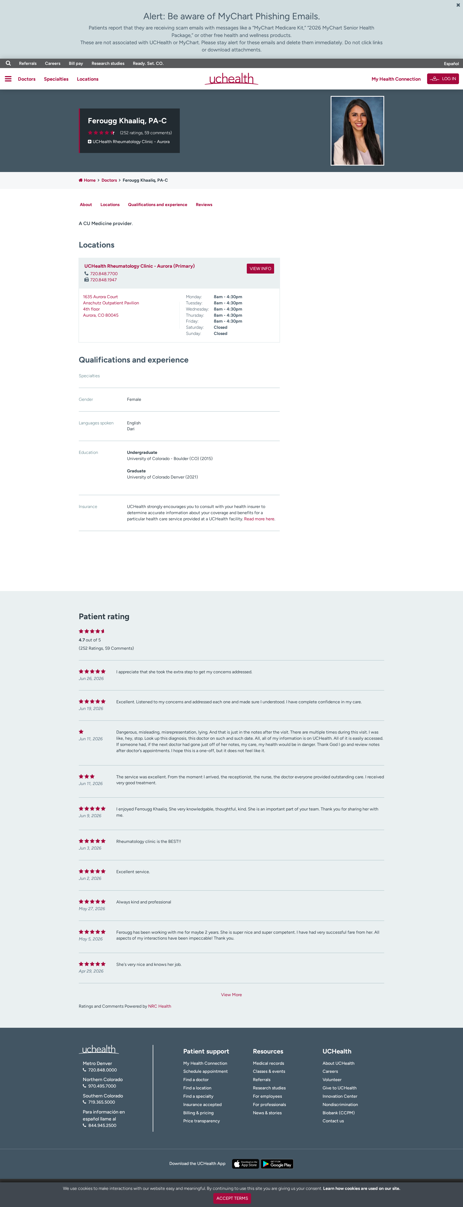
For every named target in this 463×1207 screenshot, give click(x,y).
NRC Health (159, 1006)
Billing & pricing (198, 1112)
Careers (52, 63)
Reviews (204, 204)
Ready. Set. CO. (148, 63)
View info (260, 268)
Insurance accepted (202, 1104)
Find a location (197, 1087)
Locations (87, 79)
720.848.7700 (104, 273)
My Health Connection (396, 79)
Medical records (268, 1063)
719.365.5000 (101, 1102)
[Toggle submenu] (8, 78)
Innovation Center (340, 1096)
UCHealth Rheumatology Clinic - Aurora (131, 141)
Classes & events (269, 1071)
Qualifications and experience (157, 204)
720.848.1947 (103, 279)
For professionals (269, 1104)
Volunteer (332, 1079)
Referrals (27, 63)
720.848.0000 (102, 1070)
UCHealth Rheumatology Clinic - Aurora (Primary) (139, 266)
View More (231, 994)
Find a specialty (198, 1096)
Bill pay (76, 63)
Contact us (333, 1120)
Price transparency (201, 1120)
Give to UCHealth (340, 1087)
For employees (267, 1096)
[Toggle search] (8, 63)
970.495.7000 (102, 1086)
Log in (449, 78)
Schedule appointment (205, 1071)
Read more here (259, 518)
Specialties (56, 79)
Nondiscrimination (340, 1104)
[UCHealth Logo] (99, 1049)
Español (451, 63)
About (86, 204)
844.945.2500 (102, 1125)
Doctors (26, 79)
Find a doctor (196, 1079)
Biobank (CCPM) (339, 1112)
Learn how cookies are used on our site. (361, 1188)
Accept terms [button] (232, 1198)
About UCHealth (338, 1063)
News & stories (267, 1112)
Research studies (108, 63)
